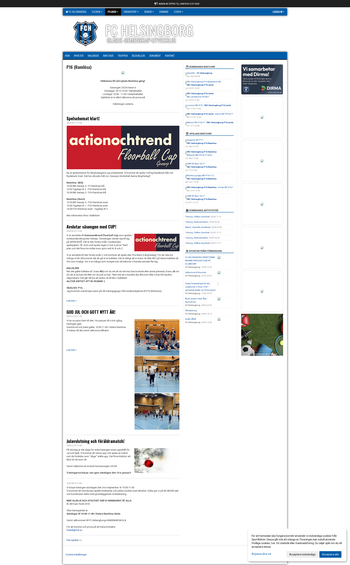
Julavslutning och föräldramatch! (96, 441)
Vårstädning (191, 310)
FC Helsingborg (77, 11)
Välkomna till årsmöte (195, 272)
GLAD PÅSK (190, 319)
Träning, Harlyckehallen (196, 222)
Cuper (177, 11)
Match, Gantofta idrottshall (197, 227)
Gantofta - (199, 73)
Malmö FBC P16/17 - (210, 122)
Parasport (130, 11)
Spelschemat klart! (83, 118)
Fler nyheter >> (74, 540)
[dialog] (297, 545)
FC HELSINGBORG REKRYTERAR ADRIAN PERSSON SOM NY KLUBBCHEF (200, 260)
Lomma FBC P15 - (209, 105)
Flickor (96, 11)
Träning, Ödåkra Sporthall (197, 217)
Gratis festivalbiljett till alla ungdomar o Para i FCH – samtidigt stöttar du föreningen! (200, 286)
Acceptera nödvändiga (302, 554)
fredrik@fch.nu (74, 530)
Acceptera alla (330, 554)
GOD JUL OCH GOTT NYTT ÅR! (91, 312)
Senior (148, 11)
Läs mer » (72, 300)
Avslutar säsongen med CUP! (91, 227)
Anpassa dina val (261, 553)
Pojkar (112, 11)
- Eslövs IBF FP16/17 (210, 114)
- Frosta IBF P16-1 (210, 187)
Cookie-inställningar (76, 554)
